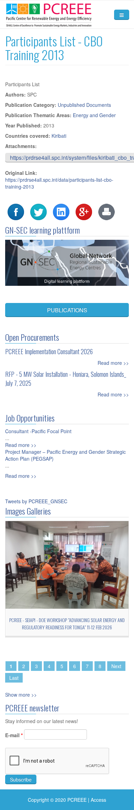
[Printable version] (106, 211)
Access (98, 799)
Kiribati (59, 135)
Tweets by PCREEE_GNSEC (36, 501)
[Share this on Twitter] (38, 211)
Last (14, 677)
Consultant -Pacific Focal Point (38, 431)
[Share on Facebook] (16, 211)
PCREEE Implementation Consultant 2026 (49, 351)
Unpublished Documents (84, 104)
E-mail (14, 735)
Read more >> (113, 362)
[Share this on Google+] (84, 211)
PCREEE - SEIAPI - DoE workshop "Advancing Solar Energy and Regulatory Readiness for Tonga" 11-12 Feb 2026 (67, 623)
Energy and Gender (94, 115)
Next (116, 666)
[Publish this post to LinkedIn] (61, 211)
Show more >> (21, 694)
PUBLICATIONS (67, 310)
